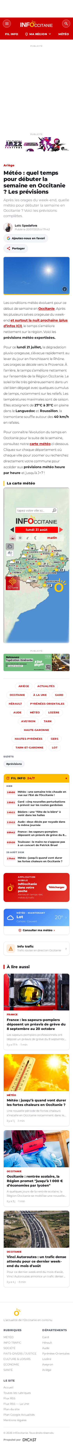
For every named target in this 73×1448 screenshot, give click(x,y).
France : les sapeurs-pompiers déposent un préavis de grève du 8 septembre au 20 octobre (36, 1024)
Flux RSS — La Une (16, 1404)
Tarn (48, 721)
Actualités (46, 686)
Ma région (38, 34)
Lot (54, 747)
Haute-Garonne (36, 730)
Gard (59, 695)
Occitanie (46, 309)
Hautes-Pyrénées (28, 738)
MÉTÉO (63, 34)
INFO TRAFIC (12, 1342)
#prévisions (14, 763)
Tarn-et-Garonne (30, 747)
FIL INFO (11, 34)
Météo (35, 712)
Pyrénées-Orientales (47, 703)
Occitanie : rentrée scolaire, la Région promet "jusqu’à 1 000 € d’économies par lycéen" (35, 1180)
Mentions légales (15, 1420)
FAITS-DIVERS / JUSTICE (20, 1353)
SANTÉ (8, 1370)
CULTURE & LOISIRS (17, 1359)
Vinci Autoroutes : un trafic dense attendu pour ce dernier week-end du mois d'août (36, 1261)
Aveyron (28, 721)
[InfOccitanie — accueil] (36, 23)
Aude (17, 712)
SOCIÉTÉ (9, 1348)
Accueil (8, 1387)
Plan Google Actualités (19, 1414)
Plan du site (11, 1409)
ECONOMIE (11, 1364)
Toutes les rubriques (17, 1393)
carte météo (40, 444)
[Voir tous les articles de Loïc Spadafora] (8, 227)
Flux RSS (9, 1398)
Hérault (15, 703)
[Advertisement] (36, 85)
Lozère (54, 712)
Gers (54, 738)
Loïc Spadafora (26, 225)
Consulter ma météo (39, 930)
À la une (40, 695)
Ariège (9, 165)
